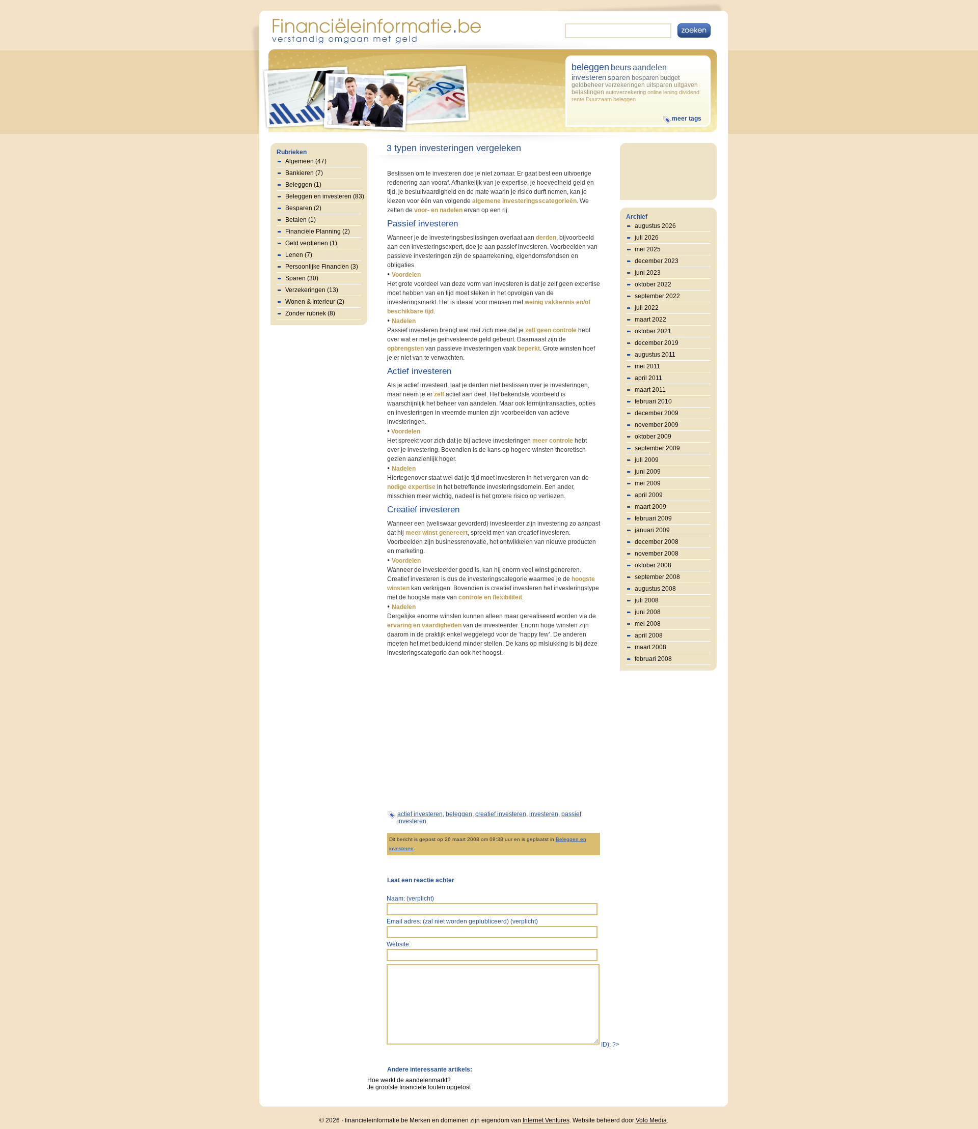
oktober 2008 (653, 565)
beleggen (590, 67)
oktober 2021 (653, 331)
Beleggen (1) (303, 184)
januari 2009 (652, 530)
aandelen (650, 67)
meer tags (686, 118)
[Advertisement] (472, 732)
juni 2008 (648, 612)
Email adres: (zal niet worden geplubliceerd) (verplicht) (462, 921)
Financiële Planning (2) (317, 231)
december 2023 (656, 261)
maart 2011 (650, 389)
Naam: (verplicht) (410, 898)
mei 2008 (648, 623)
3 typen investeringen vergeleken (454, 148)
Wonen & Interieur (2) (314, 301)
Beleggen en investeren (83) (324, 196)
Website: (399, 944)
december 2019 (656, 342)
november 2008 (656, 553)
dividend (689, 92)
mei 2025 (648, 249)
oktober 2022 (653, 284)
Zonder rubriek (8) (310, 313)
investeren (589, 77)
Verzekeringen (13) (311, 290)
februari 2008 (653, 658)
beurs (621, 67)
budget (670, 77)
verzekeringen (625, 85)
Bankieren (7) (304, 173)
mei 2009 (648, 483)
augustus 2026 (655, 225)
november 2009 (656, 424)
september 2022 (657, 296)
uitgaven (686, 85)
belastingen (588, 92)
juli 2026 (647, 237)
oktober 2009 (653, 436)
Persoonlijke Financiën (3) (321, 266)
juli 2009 (647, 460)
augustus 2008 (655, 588)
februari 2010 (653, 401)
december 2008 (656, 541)
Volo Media (651, 1120)
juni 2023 (648, 272)
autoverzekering (626, 92)
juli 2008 (647, 600)
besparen (645, 77)
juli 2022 (647, 307)
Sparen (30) (301, 278)
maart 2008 (650, 647)
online (654, 92)
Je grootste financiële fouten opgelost (419, 1087)
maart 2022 (650, 319)
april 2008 (649, 635)
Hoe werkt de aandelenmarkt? (409, 1080)
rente (578, 99)
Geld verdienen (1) (311, 243)
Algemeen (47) (306, 161)
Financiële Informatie (375, 29)
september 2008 (657, 577)
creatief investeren (500, 814)
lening (670, 92)
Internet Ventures (546, 1120)
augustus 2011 (655, 354)
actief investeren (420, 814)
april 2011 (648, 378)
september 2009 (657, 448)
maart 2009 (650, 506)
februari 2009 (653, 518)
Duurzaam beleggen (611, 99)
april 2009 (649, 495)
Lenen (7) (298, 254)
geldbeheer (588, 85)
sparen (619, 77)
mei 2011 (647, 366)
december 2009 (656, 413)
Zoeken (694, 30)
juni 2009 (648, 471)
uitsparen (659, 85)
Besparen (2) (303, 208)
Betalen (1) (300, 219)
